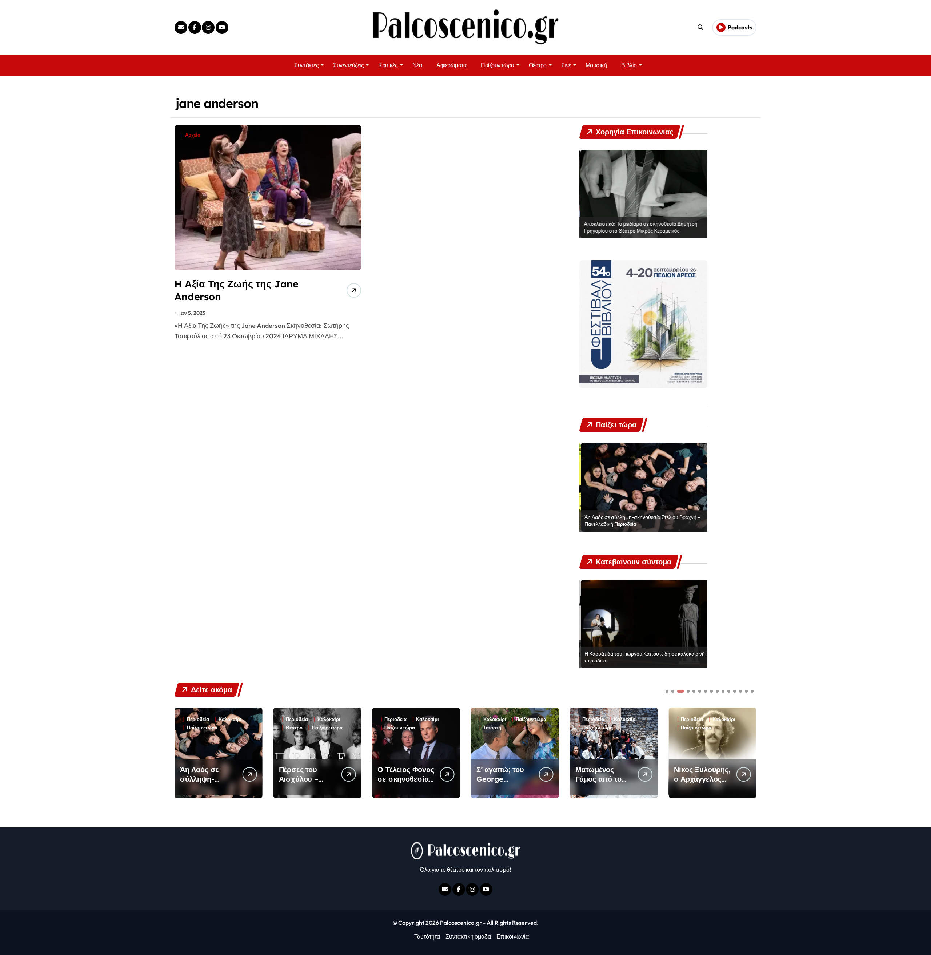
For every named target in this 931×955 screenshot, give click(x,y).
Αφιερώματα (451, 65)
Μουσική (596, 65)
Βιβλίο (628, 65)
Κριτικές (387, 65)
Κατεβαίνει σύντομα (703, 727)
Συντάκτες (306, 65)
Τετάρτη (393, 727)
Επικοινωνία (512, 936)
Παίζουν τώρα (497, 65)
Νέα (417, 65)
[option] (643, 194)
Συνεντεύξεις (348, 65)
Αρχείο (192, 135)
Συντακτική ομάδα (468, 936)
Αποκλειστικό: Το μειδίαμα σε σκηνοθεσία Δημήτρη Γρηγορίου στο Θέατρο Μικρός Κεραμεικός (639, 227)
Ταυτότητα (427, 936)
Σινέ (566, 65)
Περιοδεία (198, 719)
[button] (749, 752)
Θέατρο (538, 65)
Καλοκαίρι (230, 719)
